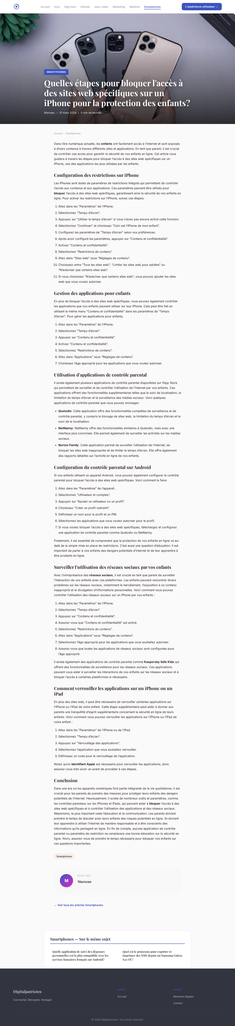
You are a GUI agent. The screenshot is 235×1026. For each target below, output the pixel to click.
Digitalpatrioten (27, 991)
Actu (57, 6)
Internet (85, 6)
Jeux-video (101, 6)
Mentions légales (183, 996)
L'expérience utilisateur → (201, 6)
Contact (178, 1003)
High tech (70, 6)
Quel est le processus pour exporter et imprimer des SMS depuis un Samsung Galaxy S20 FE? (152, 955)
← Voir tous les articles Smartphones (78, 905)
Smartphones (152, 6)
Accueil (45, 6)
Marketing (119, 6)
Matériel (135, 6)
